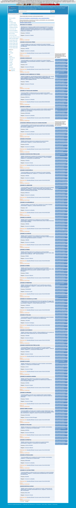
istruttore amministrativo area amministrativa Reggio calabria (61, 361)
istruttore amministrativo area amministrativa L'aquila (61, 251)
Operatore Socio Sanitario (57, 6)
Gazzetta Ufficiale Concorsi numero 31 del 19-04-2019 (38, 419)
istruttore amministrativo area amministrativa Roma (61, 373)
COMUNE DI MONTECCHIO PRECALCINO (30, 154)
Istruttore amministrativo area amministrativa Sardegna (61, 100)
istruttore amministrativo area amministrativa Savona (61, 385)
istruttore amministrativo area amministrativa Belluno (61, 158)
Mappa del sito (12, 57)
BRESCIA (27, 97)
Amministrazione (43, 6)
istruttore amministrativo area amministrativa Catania (61, 194)
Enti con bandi (12, 33)
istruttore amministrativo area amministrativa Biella (61, 167)
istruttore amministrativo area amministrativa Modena (61, 293)
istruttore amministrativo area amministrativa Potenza (61, 349)
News (10, 19)
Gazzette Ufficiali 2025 (13, 46)
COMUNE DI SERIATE (25, 106)
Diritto (34, 6)
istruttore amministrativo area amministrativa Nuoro (61, 306)
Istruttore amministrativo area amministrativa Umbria (61, 112)
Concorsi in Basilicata (29, 432)
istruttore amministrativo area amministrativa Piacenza (61, 337)
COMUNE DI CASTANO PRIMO (27, 470)
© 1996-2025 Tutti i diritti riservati (28, 504)
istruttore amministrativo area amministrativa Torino (61, 405)
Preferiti (10, 56)
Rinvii (48, 7)
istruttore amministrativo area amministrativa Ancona (61, 134)
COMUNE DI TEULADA (25, 315)
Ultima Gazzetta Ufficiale (13, 38)
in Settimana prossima (13, 27)
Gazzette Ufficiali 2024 (13, 47)
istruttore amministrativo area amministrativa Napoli (61, 300)
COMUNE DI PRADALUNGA (26, 455)
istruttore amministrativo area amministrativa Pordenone (61, 346)
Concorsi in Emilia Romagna (31, 417)
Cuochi (25, 7)
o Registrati (28, 13)
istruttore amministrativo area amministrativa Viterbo (61, 444)
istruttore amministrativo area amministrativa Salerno (61, 379)
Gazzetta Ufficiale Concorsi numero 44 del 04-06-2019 (38, 134)
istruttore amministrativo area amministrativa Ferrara (61, 223)
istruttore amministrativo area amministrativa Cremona (61, 208)
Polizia (35, 7)
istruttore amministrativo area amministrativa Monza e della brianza (61, 296)
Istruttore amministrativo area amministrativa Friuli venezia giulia (61, 76)
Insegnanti (65, 6)
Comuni (24, 9)
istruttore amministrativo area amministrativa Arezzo (61, 139)
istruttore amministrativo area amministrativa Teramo (61, 399)
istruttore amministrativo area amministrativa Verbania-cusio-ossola (61, 428)
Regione (63, 7)
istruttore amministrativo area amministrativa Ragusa (61, 355)
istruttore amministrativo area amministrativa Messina (61, 287)
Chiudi (56, 2)
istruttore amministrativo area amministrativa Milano (61, 290)
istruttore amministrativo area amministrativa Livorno (61, 266)
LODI (26, 207)
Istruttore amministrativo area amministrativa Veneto (61, 118)
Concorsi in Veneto (29, 162)
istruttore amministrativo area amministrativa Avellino (61, 148)
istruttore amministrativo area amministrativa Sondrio (61, 393)
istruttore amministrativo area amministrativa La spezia (61, 254)
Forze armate (29, 9)
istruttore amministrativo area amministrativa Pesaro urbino (61, 332)
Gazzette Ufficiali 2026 (13, 44)
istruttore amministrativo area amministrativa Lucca (61, 272)
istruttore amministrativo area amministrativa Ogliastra (61, 309)
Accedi (24, 13)
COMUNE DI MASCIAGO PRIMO (27, 42)
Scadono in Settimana (13, 25)
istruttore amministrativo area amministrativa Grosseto (61, 243)
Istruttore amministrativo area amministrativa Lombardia (61, 85)
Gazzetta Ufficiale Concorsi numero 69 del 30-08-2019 (38, 101)
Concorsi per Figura (13, 35)
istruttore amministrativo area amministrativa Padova (61, 317)
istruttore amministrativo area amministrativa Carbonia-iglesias (61, 187)
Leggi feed (13, 70)
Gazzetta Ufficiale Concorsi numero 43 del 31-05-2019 (38, 325)
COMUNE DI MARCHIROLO (26, 170)
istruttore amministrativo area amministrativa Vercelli (61, 432)
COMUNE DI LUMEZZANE (26, 185)
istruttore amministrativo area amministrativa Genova (61, 237)
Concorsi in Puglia (29, 369)
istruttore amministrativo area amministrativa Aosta (61, 137)
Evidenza (11, 21)
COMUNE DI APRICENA (25, 392)
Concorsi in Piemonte (29, 84)
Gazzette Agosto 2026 (13, 40)
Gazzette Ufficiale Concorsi (14, 36)
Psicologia (49, 6)
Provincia (20, 9)
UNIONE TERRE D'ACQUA (26, 408)
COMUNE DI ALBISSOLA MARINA (28, 376)
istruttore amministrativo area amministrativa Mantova (61, 277)
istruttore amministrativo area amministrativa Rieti (61, 367)
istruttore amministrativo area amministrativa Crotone (61, 211)
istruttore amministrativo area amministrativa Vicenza (61, 441)
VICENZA (27, 160)
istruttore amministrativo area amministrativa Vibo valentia (61, 438)
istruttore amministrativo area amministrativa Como (61, 202)
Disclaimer (11, 67)
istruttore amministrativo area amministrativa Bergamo (61, 164)
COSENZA (27, 33)
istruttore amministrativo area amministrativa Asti (61, 145)
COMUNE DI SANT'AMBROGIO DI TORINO (30, 74)
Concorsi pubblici (12, 18)
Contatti (10, 62)
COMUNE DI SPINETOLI (25, 439)
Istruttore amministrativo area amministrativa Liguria (61, 82)
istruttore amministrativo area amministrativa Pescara (61, 335)
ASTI (26, 64)
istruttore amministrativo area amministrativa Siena (61, 388)
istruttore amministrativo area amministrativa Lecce (61, 260)
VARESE (27, 48)
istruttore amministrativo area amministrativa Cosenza (61, 205)
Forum (10, 51)
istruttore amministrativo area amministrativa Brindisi (61, 175)
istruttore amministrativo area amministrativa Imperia (61, 246)
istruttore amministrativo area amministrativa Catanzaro (61, 196)
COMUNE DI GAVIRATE (25, 217)
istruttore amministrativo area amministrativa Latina (61, 257)
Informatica (20, 6)
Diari (46, 7)
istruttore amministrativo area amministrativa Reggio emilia (61, 365)
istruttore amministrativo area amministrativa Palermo (61, 320)
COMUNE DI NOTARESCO (26, 330)
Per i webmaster (12, 68)
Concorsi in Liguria (29, 385)
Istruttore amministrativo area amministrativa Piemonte (61, 94)
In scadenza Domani (13, 24)
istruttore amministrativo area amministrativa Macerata (61, 275)
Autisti (28, 7)
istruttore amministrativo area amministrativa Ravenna (61, 358)
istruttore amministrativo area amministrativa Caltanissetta (61, 181)
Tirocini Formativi (57, 7)
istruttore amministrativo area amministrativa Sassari (61, 382)
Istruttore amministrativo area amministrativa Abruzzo (61, 60)
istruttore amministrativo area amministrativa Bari (61, 151)
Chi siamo (11, 60)
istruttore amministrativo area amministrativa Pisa (61, 340)
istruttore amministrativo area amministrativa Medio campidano (61, 283)
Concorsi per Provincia (13, 32)
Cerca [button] (53, 11)
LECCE (26, 366)
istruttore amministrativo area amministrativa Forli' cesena (61, 231)
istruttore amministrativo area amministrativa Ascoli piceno (61, 142)
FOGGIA (27, 399)
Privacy (10, 65)
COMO (26, 129)
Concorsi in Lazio (28, 291)
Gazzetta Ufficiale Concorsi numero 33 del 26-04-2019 (38, 403)
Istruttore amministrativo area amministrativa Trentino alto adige (61, 109)
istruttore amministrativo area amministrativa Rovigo (61, 376)
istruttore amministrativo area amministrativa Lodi (61, 269)
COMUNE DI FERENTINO (26, 282)
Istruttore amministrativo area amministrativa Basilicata (61, 63)
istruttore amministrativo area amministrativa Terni (61, 402)
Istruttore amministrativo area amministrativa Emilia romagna (61, 72)
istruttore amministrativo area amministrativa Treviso (61, 414)
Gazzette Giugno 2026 (13, 43)
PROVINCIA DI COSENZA (26, 24)
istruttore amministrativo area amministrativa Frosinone (61, 234)
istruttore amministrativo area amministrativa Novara (61, 303)
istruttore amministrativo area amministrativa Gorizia (61, 240)
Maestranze (20, 7)
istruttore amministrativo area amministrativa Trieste (61, 417)
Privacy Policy (44, 504)
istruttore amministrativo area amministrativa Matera (61, 280)
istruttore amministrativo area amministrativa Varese (61, 422)
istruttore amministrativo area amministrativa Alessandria (61, 131)
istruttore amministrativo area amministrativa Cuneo (61, 214)
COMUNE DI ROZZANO (25, 138)
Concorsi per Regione (13, 30)
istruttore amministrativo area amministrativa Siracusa (61, 391)
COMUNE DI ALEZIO (25, 361)
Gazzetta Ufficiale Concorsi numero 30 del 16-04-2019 (38, 497)
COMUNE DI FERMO (25, 249)
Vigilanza (32, 7)
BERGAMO (27, 113)
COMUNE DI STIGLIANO (25, 424)
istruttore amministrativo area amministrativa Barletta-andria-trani (61, 154)
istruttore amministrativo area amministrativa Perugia (61, 329)
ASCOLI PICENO (29, 445)
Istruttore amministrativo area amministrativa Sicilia (61, 103)
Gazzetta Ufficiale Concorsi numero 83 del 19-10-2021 (38, 69)
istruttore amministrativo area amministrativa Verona (61, 435)
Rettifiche (52, 7)
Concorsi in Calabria (29, 35)
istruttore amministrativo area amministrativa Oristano (61, 314)
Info (53, 2)
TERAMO (27, 335)
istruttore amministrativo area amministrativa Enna (61, 217)
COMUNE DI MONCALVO (26, 58)
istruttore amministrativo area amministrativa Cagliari (61, 178)
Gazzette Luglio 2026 (13, 41)
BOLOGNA (27, 415)
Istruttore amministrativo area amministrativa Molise (61, 91)
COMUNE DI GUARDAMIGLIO (27, 202)
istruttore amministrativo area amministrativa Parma (61, 323)
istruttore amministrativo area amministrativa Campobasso (61, 184)
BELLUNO (27, 492)
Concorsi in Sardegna (29, 322)
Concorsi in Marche (29, 258)
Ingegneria (25, 6)
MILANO (27, 144)
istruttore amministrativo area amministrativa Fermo (61, 220)
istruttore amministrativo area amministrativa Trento (61, 411)
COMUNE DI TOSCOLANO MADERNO (29, 90)
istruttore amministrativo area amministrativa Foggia (61, 228)
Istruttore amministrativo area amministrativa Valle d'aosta (61, 115)
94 (26, 501)
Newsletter (11, 52)
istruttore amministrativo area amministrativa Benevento (61, 161)
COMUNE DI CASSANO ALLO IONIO (28, 298)
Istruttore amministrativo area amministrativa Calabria (61, 66)
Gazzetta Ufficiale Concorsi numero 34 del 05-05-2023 (38, 53)
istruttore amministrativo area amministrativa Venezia (61, 425)
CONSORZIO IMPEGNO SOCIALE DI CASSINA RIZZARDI (33, 122)
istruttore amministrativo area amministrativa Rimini (61, 370)
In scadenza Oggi (12, 22)
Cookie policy (54, 504)
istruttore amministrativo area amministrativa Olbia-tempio (61, 311)
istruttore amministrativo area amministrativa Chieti (61, 199)
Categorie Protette (41, 7)
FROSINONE (28, 289)
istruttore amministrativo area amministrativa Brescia (61, 172)
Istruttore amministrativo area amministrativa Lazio (61, 79)
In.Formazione (38, 504)
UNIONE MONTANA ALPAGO (27, 486)
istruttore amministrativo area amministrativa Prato (61, 352)
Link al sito (11, 59)
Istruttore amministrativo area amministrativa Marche (61, 88)
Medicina (38, 6)
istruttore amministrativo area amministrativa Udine (61, 419)
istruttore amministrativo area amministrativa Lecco (61, 263)
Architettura (30, 6)
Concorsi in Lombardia (29, 50)
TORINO (27, 81)
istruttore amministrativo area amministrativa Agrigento (61, 128)
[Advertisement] (61, 34)
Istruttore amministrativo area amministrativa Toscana (61, 105)
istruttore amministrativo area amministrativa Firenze (61, 225)
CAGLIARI (27, 320)
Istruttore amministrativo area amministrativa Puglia (61, 97)
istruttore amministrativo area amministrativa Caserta (61, 191)
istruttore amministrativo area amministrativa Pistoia (61, 343)
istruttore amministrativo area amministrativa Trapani (61, 408)
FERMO (27, 256)
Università (34, 9)
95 (27, 501)
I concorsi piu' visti (12, 28)
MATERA (27, 430)
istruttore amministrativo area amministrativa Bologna (61, 169)
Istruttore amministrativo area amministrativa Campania (61, 69)
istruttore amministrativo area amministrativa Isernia (61, 249)
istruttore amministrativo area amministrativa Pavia (61, 326)
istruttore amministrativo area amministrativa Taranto (61, 396)
